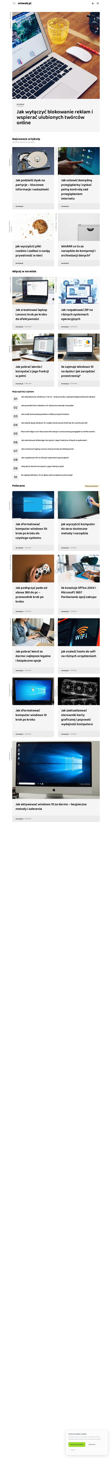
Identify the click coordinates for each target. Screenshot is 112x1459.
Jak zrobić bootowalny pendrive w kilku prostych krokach (45, 414)
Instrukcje (10, 558)
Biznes (10, 628)
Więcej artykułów (91, 486)
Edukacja (9, 349)
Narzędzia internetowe (57, 629)
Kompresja (56, 216)
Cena (55, 571)
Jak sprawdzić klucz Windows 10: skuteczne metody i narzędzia (47, 406)
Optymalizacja (57, 691)
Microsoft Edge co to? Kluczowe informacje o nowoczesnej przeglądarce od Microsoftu (58, 432)
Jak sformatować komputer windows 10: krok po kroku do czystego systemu (31, 531)
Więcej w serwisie (24, 271)
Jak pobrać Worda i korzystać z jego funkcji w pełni (32, 371)
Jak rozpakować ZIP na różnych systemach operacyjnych (77, 314)
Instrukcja (11, 692)
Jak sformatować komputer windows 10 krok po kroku (31, 715)
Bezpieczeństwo (9, 226)
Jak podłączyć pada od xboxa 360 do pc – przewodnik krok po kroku (31, 595)
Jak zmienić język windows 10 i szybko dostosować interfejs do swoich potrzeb (54, 423)
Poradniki (10, 280)
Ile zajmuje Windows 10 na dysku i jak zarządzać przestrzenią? (78, 371)
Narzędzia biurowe (11, 345)
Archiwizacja (56, 226)
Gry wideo (10, 566)
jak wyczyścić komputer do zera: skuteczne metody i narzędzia (78, 529)
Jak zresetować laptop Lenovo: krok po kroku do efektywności (31, 314)
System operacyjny (57, 345)
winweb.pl (25, 3)
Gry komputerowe (9, 690)
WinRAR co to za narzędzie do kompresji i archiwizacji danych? (78, 251)
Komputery (9, 162)
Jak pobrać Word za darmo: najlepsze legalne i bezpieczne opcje (33, 656)
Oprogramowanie (11, 160)
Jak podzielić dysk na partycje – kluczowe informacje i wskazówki (32, 185)
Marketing (10, 15)
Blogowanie (10, 24)
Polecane (18, 485)
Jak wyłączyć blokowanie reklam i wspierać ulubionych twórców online (55, 117)
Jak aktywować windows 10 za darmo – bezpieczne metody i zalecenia (51, 806)
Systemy (56, 279)
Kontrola (56, 150)
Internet (56, 157)
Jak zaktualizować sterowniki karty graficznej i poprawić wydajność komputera (77, 717)
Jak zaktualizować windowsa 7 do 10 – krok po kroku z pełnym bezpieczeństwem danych (58, 397)
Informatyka (56, 288)
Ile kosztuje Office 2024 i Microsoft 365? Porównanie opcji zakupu (78, 592)
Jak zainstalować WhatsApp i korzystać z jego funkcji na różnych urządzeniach (54, 440)
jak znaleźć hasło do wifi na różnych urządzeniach (78, 653)
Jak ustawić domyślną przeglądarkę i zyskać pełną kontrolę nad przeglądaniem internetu (76, 189)
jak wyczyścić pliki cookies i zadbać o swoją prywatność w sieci (33, 251)
